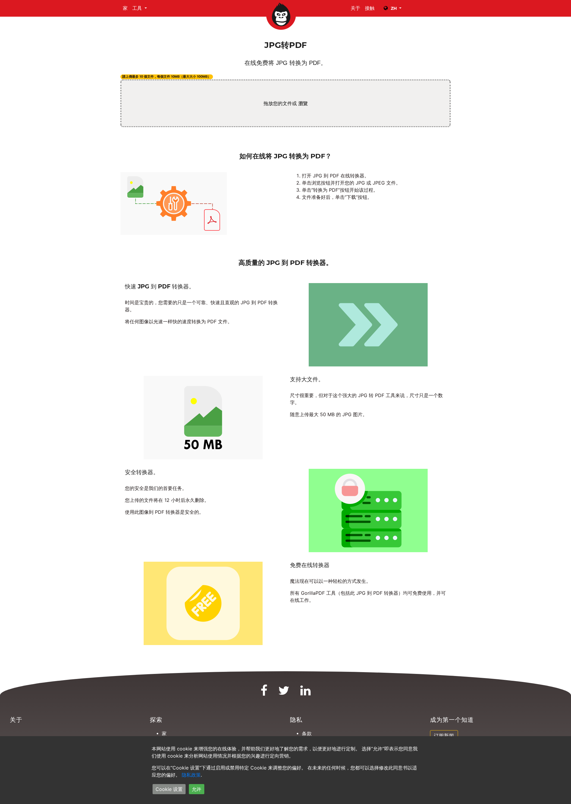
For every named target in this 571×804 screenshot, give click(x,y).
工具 (137, 8)
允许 (196, 789)
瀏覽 (303, 103)
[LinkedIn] (305, 693)
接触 (369, 8)
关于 (355, 8)
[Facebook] (264, 693)
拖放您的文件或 (285, 103)
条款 (307, 733)
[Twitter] (284, 693)
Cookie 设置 (169, 789)
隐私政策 (191, 775)
